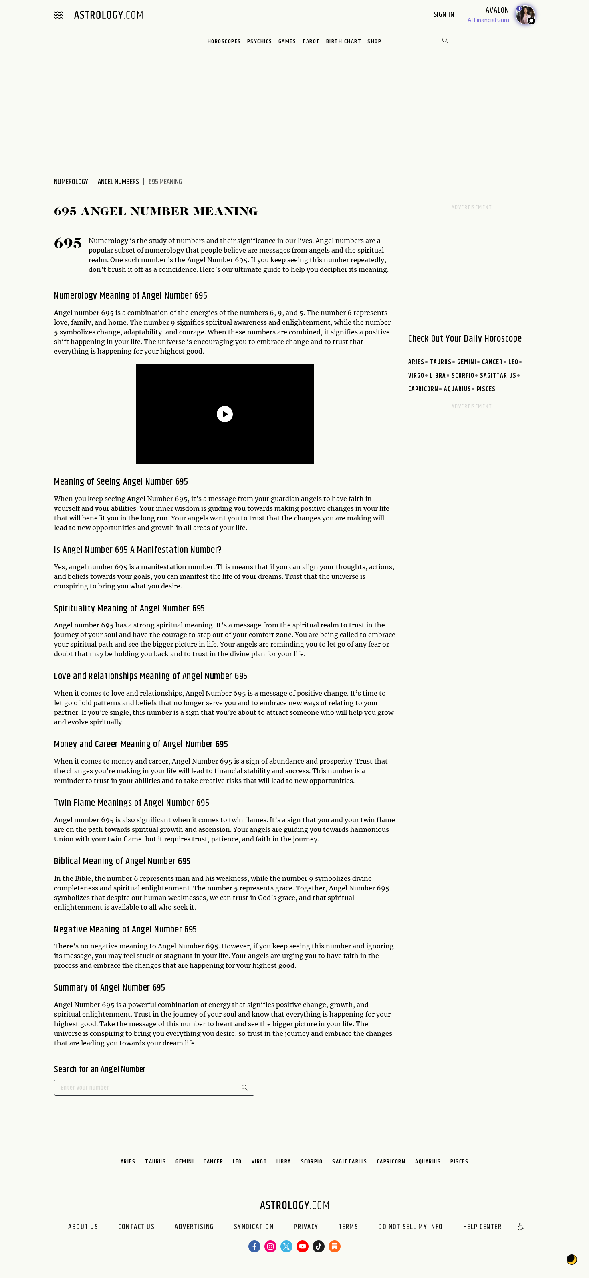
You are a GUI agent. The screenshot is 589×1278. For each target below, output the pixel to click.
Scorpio (463, 376)
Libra (438, 376)
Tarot (311, 41)
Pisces (486, 389)
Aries (416, 362)
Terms (349, 1227)
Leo (513, 362)
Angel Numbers (118, 182)
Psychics (259, 41)
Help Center (482, 1227)
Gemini (466, 362)
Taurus (441, 362)
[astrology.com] (108, 15)
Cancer (492, 362)
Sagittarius (498, 376)
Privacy (306, 1227)
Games (287, 41)
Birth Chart (344, 41)
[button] (521, 1227)
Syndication (254, 1227)
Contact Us (136, 1227)
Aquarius (457, 389)
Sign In (445, 14)
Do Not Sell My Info (410, 1227)
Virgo (416, 376)
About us (83, 1227)
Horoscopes (224, 41)
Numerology (71, 182)
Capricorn (423, 389)
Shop (374, 41)
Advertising (194, 1227)
